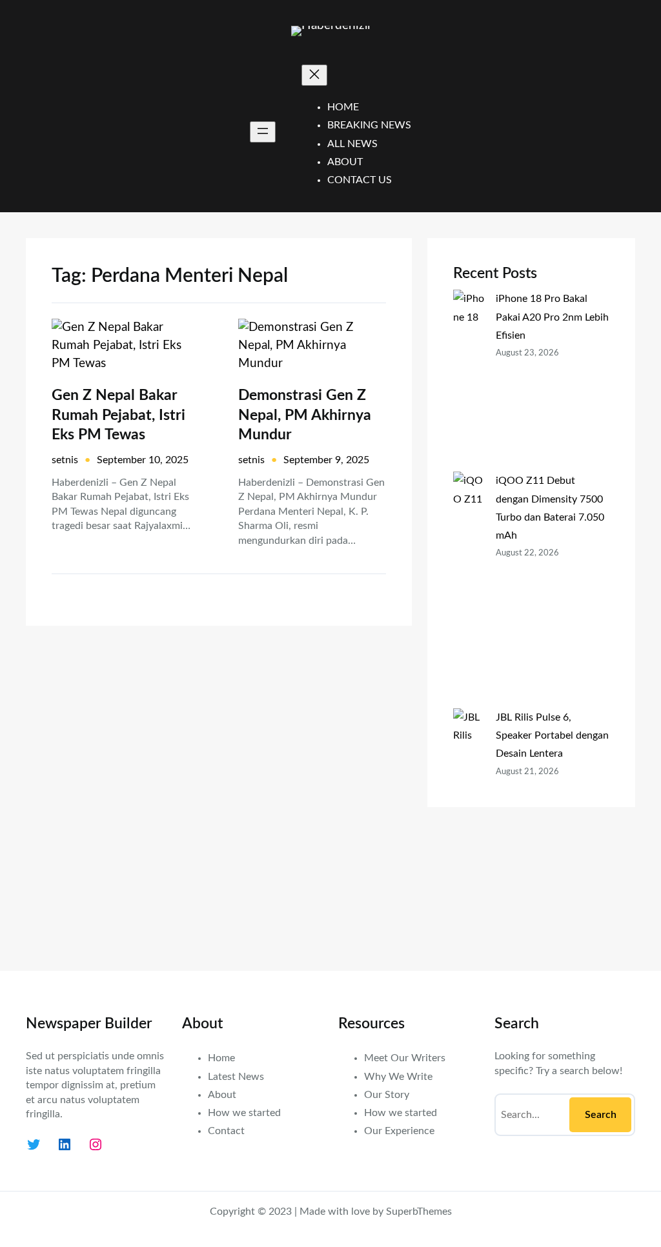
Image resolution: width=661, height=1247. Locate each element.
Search (600, 1115)
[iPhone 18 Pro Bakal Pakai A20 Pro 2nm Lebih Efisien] (469, 381)
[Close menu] (314, 75)
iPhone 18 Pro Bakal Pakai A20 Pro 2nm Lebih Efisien (552, 317)
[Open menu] (263, 132)
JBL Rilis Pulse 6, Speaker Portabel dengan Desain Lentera (552, 735)
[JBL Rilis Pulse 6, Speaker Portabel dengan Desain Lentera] (469, 826)
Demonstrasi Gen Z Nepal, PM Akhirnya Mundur (304, 415)
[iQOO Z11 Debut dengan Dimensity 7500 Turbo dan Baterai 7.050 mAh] (469, 590)
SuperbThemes (419, 1211)
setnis (65, 460)
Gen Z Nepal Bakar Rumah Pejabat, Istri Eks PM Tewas (118, 415)
